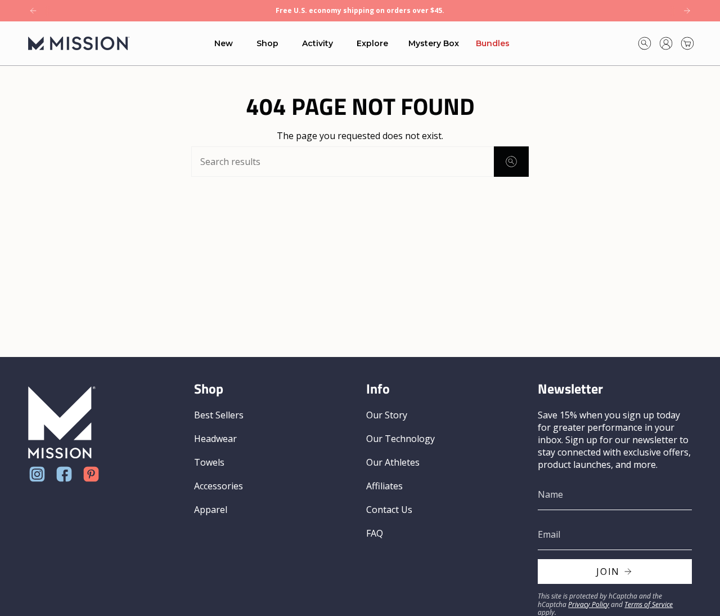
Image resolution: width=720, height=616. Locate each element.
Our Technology (400, 438)
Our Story (386, 415)
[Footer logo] (62, 422)
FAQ (374, 533)
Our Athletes (393, 462)
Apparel (210, 509)
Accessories (218, 486)
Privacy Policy (588, 604)
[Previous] (33, 11)
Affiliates (384, 486)
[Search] (511, 161)
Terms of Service (648, 604)
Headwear (215, 438)
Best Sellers (219, 415)
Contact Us (389, 509)
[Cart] (687, 43)
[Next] (687, 11)
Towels (209, 462)
